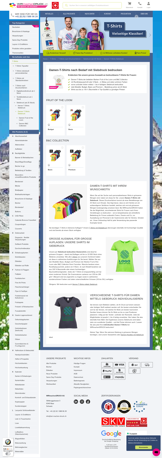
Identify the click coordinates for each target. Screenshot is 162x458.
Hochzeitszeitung (21, 367)
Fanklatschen (20, 278)
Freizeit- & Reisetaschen (24, 306)
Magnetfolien (20, 438)
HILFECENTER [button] (89, 14)
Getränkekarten (21, 335)
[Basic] (76, 120)
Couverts (18, 228)
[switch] (8, 453)
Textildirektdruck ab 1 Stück (24, 98)
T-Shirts (15, 61)
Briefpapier (19, 190)
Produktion (126, 14)
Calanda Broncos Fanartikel (25, 220)
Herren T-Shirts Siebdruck (23, 107)
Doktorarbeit (19, 233)
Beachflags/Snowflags (23, 162)
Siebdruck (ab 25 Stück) (26, 103)
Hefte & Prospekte (22, 359)
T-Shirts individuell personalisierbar (22, 72)
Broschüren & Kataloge (21, 31)
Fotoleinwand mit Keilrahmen (21, 297)
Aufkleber (18, 149)
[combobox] (92, 5)
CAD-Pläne (19, 216)
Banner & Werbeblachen (24, 157)
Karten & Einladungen (23, 376)
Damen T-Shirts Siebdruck (24, 112)
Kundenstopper (21, 406)
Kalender (18, 372)
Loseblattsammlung (22, 427)
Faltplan (18, 274)
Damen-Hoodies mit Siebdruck (132, 335)
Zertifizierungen (110, 396)
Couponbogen (20, 224)
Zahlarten (107, 358)
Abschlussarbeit (21, 136)
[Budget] (55, 120)
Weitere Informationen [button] (135, 443)
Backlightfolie (20, 153)
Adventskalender (21, 140)
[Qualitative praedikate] (124, 407)
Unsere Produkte (56, 358)
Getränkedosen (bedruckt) (21, 329)
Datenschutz (78, 377)
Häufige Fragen (80, 363)
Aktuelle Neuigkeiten (81, 384)
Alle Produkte (69, 14)
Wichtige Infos (82, 358)
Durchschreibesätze (22, 248)
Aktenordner (19, 145)
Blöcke (17, 186)
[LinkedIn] (76, 402)
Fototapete (19, 302)
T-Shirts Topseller (21, 66)
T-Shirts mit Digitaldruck (98, 228)
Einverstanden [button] (143, 447)
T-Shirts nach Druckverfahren (21, 87)
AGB (75, 374)
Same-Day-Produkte (20, 40)
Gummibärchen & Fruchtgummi (21, 345)
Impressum (78, 370)
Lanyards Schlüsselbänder (25, 410)
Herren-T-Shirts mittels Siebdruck (84, 284)
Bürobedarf (19, 207)
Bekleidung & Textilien (23, 170)
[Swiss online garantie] (108, 407)
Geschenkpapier (21, 324)
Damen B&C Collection (23, 125)
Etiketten (18, 261)
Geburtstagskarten (22, 319)
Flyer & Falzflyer (21, 291)
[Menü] (12, 439)
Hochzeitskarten (21, 363)
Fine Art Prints (20, 282)
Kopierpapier (20, 402)
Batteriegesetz (79, 381)
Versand (133, 358)
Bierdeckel (19, 181)
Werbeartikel (51, 384)
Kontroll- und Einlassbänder (25, 397)
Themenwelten (17, 53)
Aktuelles (49, 14)
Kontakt (107, 14)
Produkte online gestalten (21, 48)
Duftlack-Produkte (21, 244)
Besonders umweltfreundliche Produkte (25, 176)
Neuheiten (16, 27)
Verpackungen (17, 36)
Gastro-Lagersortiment (23, 315)
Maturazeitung (20, 443)
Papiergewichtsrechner (82, 387)
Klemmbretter (20, 393)
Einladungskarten (21, 252)
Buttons (18, 211)
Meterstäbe (19, 451)
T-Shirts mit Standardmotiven (21, 79)
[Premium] (76, 160)
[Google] (111, 433)
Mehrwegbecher (21, 447)
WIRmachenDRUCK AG (55, 396)
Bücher (17, 203)
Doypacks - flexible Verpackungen (22, 238)
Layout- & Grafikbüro (20, 44)
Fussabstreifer (20, 311)
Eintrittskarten (20, 257)
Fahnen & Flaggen (22, 270)
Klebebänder (20, 384)
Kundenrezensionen (111, 445)
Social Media (81, 396)
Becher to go (20, 166)
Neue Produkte (52, 374)
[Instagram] (82, 402)
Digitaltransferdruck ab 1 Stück (26, 92)
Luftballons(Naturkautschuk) (21, 433)
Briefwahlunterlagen (22, 194)
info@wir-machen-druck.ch (56, 416)
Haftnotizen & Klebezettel (24, 350)
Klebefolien (19, 389)
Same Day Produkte (53, 377)
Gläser (17, 339)
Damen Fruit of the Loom (26, 119)
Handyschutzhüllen (22, 355)
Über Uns (144, 14)
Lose (17, 423)
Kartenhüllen (20, 380)
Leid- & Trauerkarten (23, 419)
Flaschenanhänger (22, 287)
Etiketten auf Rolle (22, 265)
